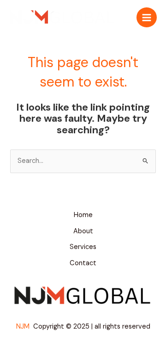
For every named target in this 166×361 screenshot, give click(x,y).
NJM (23, 326)
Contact (83, 263)
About (83, 231)
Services (83, 247)
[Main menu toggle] (146, 17)
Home (83, 215)
